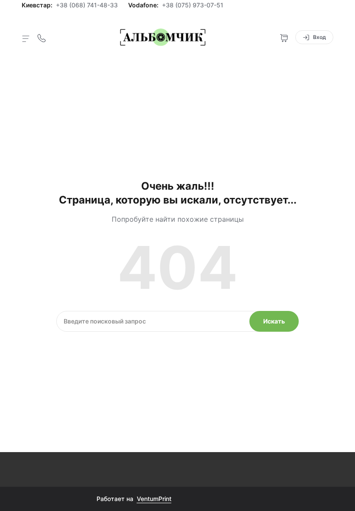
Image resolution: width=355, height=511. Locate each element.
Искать (274, 321)
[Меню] (26, 38)
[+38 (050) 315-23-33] (41, 37)
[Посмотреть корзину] (284, 37)
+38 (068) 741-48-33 (87, 5)
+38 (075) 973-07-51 (192, 5)
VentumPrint (154, 498)
